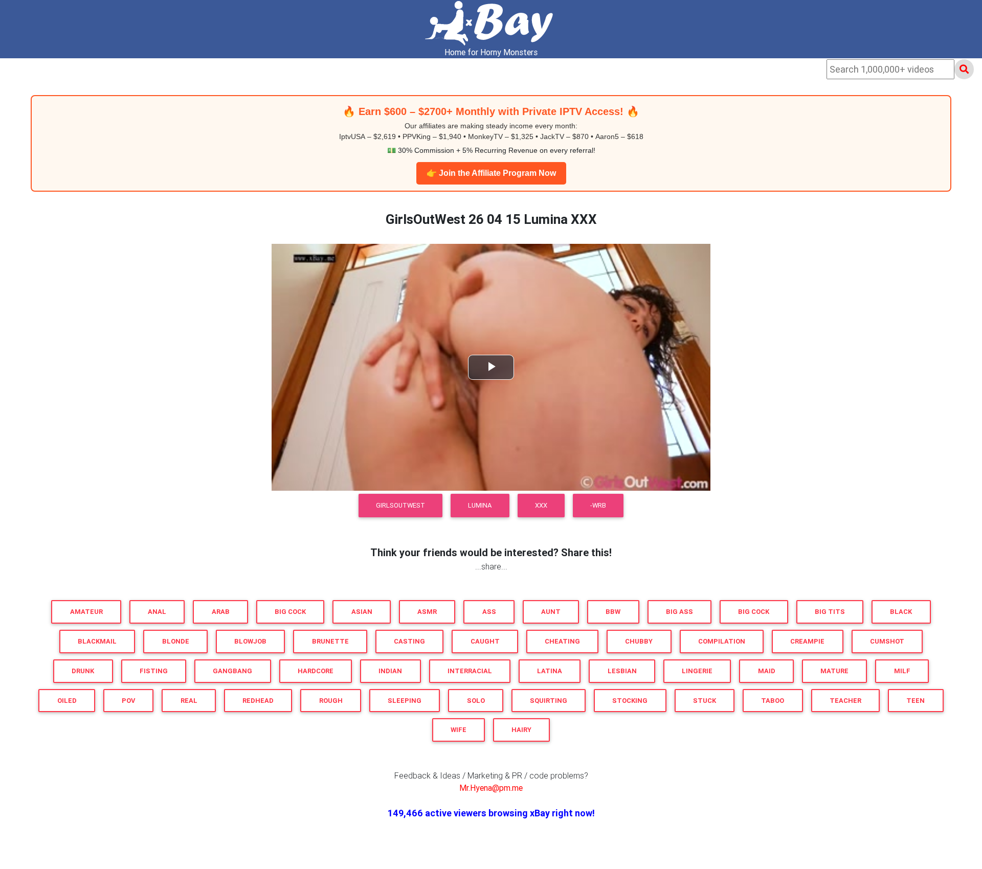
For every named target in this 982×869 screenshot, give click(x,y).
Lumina (480, 505)
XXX (541, 505)
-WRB (598, 505)
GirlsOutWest (400, 505)
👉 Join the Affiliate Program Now (491, 173)
